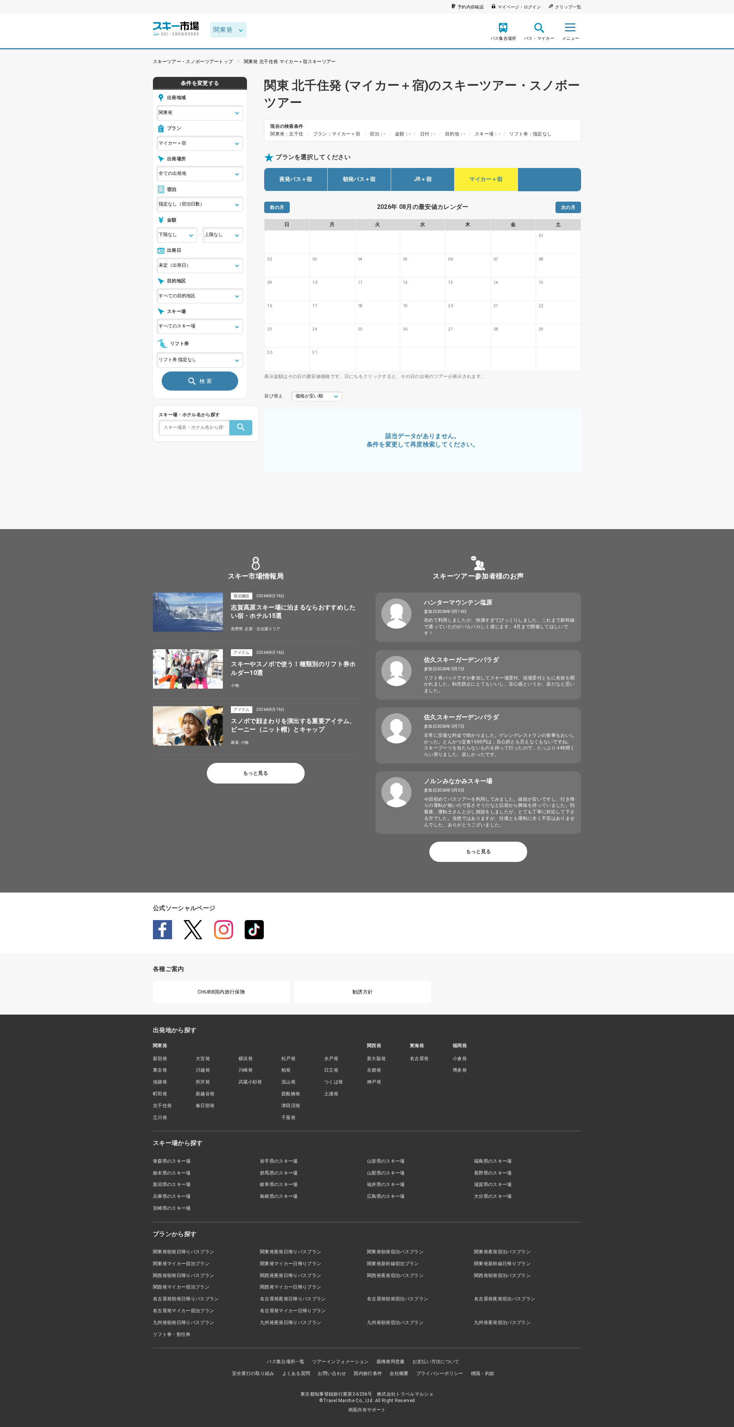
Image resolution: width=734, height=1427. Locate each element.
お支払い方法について (436, 1361)
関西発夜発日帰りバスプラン (290, 1275)
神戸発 (374, 1082)
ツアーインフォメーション (340, 1361)
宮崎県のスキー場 (172, 1208)
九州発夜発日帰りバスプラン (290, 1322)
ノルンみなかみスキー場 (458, 781)
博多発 (460, 1070)
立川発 (160, 1117)
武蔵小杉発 (250, 1082)
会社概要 (399, 1373)
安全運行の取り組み (253, 1373)
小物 (235, 685)
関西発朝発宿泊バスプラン (502, 1275)
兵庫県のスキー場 (172, 1196)
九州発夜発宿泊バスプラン (502, 1322)
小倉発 (460, 1058)
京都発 (374, 1070)
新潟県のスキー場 (172, 1184)
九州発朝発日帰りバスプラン (183, 1322)
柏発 (286, 1070)
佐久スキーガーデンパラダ (461, 659)
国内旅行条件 (368, 1373)
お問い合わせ (332, 1373)
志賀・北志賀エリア (262, 629)
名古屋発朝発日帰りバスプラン (186, 1299)
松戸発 (288, 1058)
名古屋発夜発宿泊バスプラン (504, 1299)
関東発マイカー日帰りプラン (290, 1263)
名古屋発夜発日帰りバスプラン (293, 1299)
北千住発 (162, 1105)
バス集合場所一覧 (286, 1361)
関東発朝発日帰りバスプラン (183, 1251)
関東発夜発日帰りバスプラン (290, 1251)
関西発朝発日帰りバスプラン (183, 1275)
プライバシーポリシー (439, 1373)
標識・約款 (483, 1373)
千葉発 (288, 1117)
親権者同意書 (391, 1361)
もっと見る (255, 773)
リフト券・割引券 (172, 1334)
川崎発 (246, 1070)
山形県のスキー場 (386, 1161)
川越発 (203, 1070)
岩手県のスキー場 (279, 1161)
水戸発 (331, 1058)
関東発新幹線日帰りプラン (502, 1263)
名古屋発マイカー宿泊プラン (183, 1310)
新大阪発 (376, 1058)
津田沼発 (290, 1105)
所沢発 (203, 1082)
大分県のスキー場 (493, 1196)
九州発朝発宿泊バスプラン (395, 1322)
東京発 (160, 1070)
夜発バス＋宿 (295, 179)
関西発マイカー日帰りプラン (290, 1287)
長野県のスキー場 (493, 1173)
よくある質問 (296, 1373)
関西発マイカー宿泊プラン (181, 1287)
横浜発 (246, 1058)
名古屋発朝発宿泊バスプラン (397, 1299)
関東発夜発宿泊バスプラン (502, 1251)
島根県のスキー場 (279, 1196)
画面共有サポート (367, 1409)
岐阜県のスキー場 (279, 1184)
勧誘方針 (362, 992)
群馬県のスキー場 (279, 1173)
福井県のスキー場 (386, 1184)
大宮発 (203, 1058)
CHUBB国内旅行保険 (221, 992)
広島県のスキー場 (386, 1196)
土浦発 (331, 1093)
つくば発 (333, 1082)
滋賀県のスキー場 (493, 1184)
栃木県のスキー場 (172, 1173)
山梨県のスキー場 (386, 1173)
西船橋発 (290, 1093)
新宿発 (160, 1058)
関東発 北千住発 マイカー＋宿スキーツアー (290, 61)
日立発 (331, 1070)
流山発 (288, 1082)
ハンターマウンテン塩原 (458, 602)
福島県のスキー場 (493, 1161)
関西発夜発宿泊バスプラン (395, 1275)
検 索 (206, 381)
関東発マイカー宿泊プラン (181, 1263)
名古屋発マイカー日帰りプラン (293, 1310)
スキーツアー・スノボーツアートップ (193, 61)
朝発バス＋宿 (359, 179)
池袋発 (160, 1082)
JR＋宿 (423, 179)
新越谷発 (205, 1093)
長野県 (237, 629)
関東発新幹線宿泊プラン (393, 1263)
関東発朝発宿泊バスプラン (395, 1251)
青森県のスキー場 (172, 1161)
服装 (235, 742)
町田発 (160, 1093)
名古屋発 (419, 1058)
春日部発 (205, 1105)
